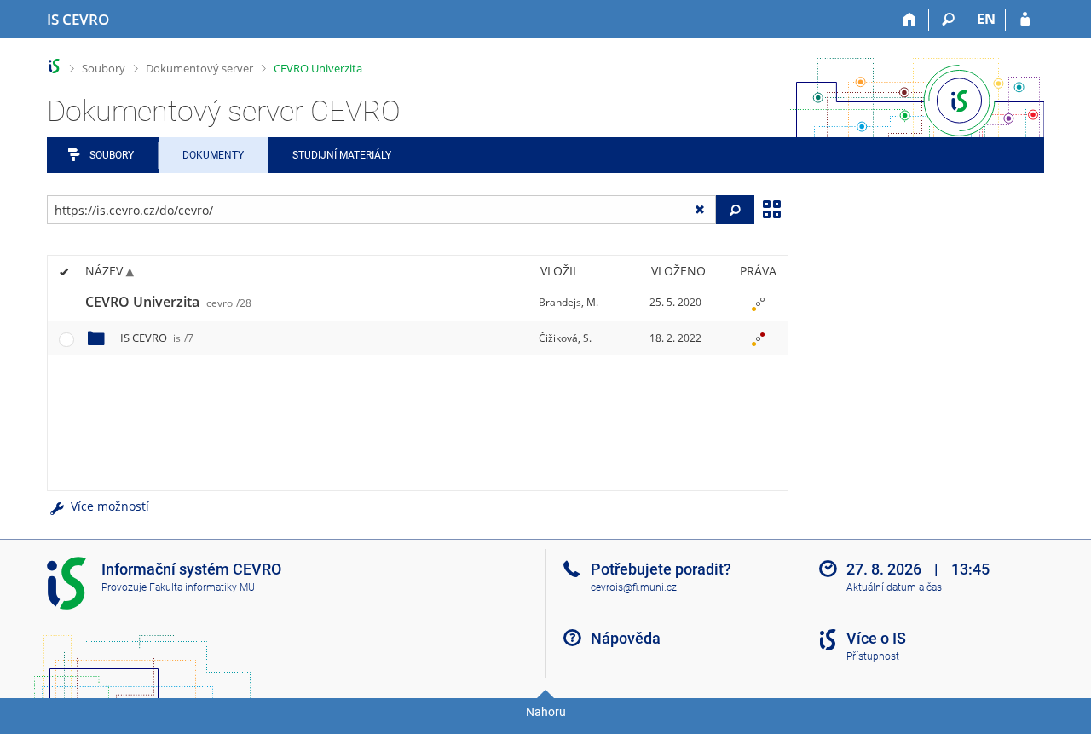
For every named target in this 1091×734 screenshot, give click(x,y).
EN (986, 18)
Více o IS (876, 638)
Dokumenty (213, 155)
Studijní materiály (341, 155)
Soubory (103, 68)
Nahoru (546, 712)
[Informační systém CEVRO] (54, 66)
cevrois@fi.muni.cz (634, 587)
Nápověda (626, 638)
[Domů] (910, 20)
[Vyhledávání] (948, 20)
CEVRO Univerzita (318, 68)
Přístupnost (872, 656)
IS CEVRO (156, 337)
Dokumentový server (199, 68)
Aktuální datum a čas (894, 587)
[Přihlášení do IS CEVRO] (1025, 20)
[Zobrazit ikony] (771, 208)
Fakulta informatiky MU (202, 587)
